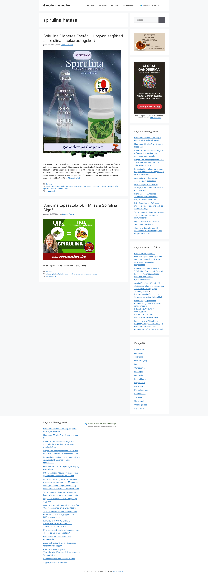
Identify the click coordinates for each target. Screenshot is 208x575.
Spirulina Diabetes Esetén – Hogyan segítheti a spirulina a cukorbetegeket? (83, 38)
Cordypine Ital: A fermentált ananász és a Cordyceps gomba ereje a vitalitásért (148, 231)
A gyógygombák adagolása (55, 562)
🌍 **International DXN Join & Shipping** (100, 424)
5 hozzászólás (51, 276)
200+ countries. (155, 118)
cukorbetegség (140, 360)
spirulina (96, 186)
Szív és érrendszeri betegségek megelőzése (147, 262)
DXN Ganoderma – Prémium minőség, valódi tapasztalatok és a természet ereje (149, 206)
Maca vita (138, 386)
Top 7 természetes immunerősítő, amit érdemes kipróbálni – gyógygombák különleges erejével (60, 514)
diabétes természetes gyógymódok (79, 186)
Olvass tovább (74, 178)
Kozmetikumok (140, 379)
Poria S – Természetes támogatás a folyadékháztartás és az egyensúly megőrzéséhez (149, 153)
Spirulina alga (63, 274)
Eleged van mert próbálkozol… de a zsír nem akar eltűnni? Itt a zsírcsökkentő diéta (149, 162)
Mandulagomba (141, 390)
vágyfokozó (139, 408)
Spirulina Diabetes (49, 188)
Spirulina (49, 184)
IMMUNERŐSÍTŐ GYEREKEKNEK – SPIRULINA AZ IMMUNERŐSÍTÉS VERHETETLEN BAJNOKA (58, 523)
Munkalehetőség (129, 5)
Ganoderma (139, 368)
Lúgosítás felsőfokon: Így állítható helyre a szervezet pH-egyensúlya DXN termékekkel (149, 172)
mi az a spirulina (51, 274)
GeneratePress (118, 571)
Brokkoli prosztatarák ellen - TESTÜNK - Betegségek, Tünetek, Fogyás (149, 271)
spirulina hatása (62, 188)
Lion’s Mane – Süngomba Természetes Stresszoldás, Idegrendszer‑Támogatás (146, 196)
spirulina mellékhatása (89, 274)
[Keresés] (161, 20)
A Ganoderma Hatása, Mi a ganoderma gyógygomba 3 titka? (148, 326)
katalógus (138, 372)
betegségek (139, 349)
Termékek (91, 5)
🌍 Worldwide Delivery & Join (151, 5)
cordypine (138, 357)
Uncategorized (140, 401)
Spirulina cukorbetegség (109, 186)
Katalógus (103, 5)
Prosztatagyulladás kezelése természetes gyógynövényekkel (146, 277)
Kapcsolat (114, 5)
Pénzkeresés (139, 394)
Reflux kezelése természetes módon (59, 559)
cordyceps (138, 353)
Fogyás (137, 364)
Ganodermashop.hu (56, 5)
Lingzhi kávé (139, 383)
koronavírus (139, 375)
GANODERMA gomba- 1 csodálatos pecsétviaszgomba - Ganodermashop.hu (148, 256)
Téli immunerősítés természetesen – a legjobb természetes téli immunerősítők (149, 215)
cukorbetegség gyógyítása (55, 186)
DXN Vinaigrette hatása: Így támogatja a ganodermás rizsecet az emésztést (149, 187)
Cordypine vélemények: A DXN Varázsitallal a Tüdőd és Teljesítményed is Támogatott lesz (61, 552)
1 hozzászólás (51, 191)
